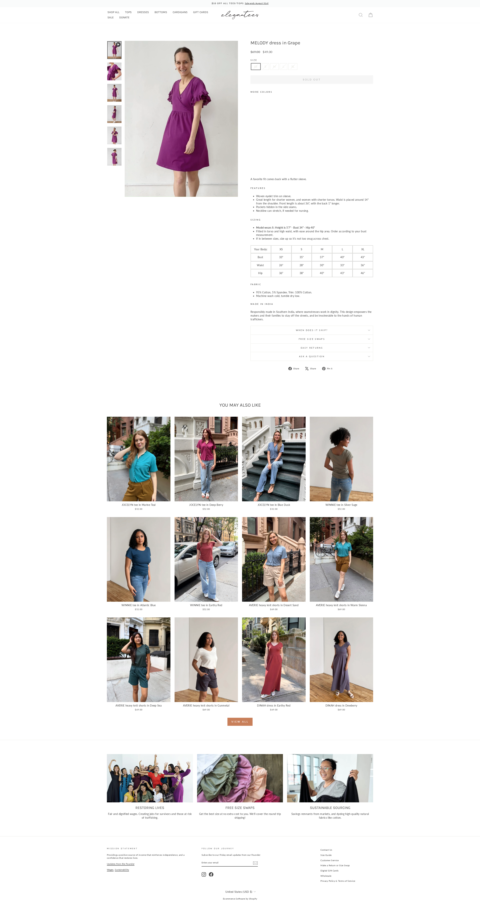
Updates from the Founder (120, 863)
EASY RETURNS (312, 348)
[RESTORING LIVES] (150, 778)
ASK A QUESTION (312, 356)
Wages (110, 869)
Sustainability (122, 869)
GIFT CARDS (200, 12)
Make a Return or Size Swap (335, 865)
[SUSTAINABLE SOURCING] (330, 778)
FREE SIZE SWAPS (312, 339)
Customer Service (329, 860)
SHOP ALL (113, 12)
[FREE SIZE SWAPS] (240, 778)
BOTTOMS (160, 12)
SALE (110, 17)
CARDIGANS (180, 12)
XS (255, 66)
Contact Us (326, 849)
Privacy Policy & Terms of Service (337, 880)
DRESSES (143, 12)
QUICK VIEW (139, 497)
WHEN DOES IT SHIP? (312, 330)
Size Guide (326, 855)
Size (253, 60)
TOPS (128, 12)
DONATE (124, 17)
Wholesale (325, 875)
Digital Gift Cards (329, 870)
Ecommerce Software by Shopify (240, 898)
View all (239, 721)
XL (293, 66)
